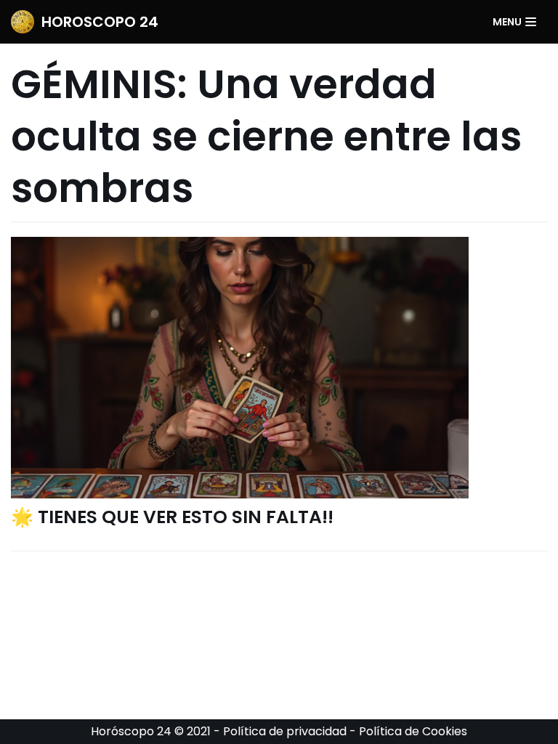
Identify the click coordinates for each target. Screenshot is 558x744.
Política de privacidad (285, 731)
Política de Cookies (413, 731)
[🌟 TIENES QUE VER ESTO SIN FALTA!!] (279, 367)
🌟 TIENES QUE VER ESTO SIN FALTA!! (172, 517)
